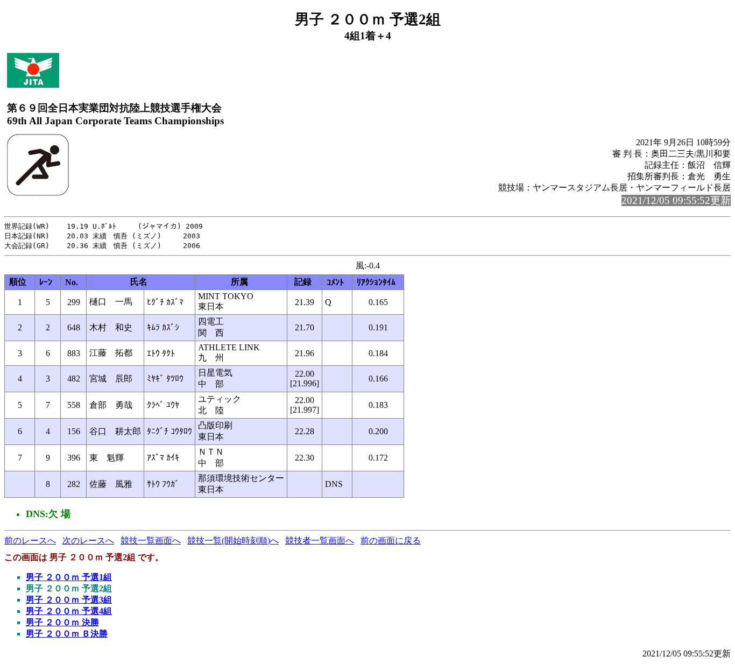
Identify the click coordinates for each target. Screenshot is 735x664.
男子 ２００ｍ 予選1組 (69, 577)
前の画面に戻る (391, 540)
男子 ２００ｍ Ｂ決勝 (67, 633)
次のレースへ (88, 540)
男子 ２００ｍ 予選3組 (69, 599)
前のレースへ (30, 540)
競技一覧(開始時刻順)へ (233, 540)
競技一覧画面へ (151, 540)
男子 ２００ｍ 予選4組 (69, 611)
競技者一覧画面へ (319, 540)
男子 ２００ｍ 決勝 (62, 622)
